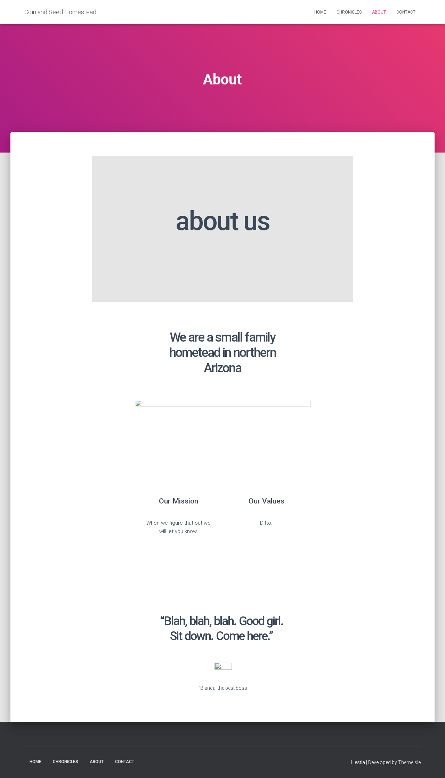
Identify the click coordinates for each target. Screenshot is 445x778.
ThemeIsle (409, 762)
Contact (405, 12)
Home (320, 12)
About (379, 12)
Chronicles (349, 12)
